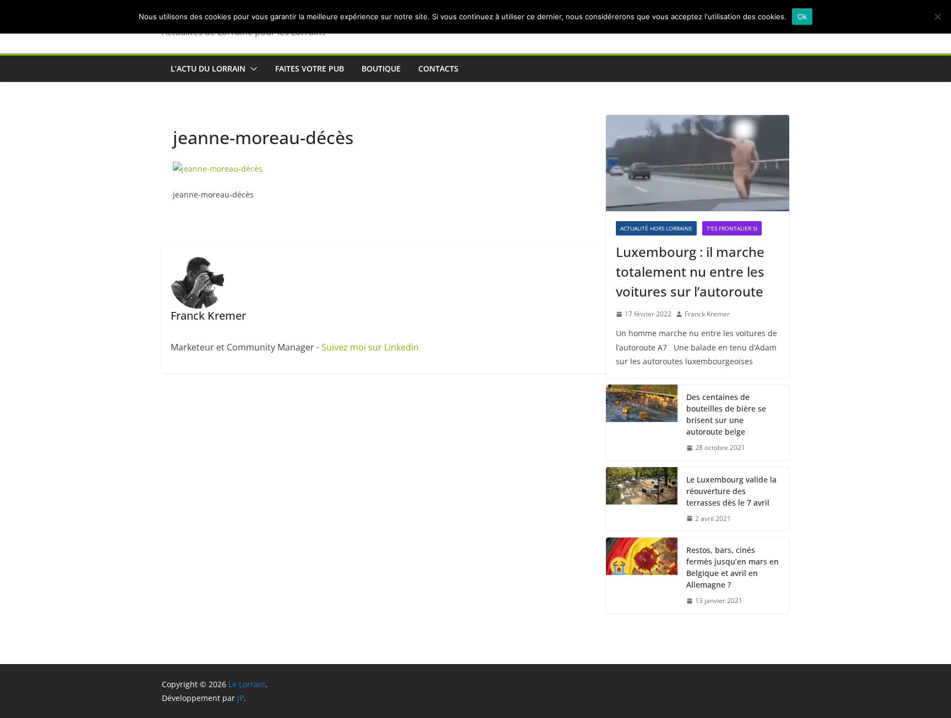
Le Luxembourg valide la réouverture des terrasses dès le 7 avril (731, 491)
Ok (802, 16)
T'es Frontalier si (732, 228)
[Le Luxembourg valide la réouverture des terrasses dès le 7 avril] (641, 499)
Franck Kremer (707, 314)
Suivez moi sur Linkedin (370, 347)
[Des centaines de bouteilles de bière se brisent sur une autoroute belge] (641, 423)
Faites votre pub (309, 68)
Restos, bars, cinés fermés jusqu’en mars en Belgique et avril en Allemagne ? (732, 567)
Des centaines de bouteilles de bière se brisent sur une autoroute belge (726, 414)
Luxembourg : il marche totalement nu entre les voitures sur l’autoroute (690, 271)
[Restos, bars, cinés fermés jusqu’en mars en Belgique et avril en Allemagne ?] (641, 575)
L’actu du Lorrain (208, 68)
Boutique (381, 68)
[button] (251, 68)
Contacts (438, 68)
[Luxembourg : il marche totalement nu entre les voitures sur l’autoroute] (697, 163)
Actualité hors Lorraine (656, 228)
